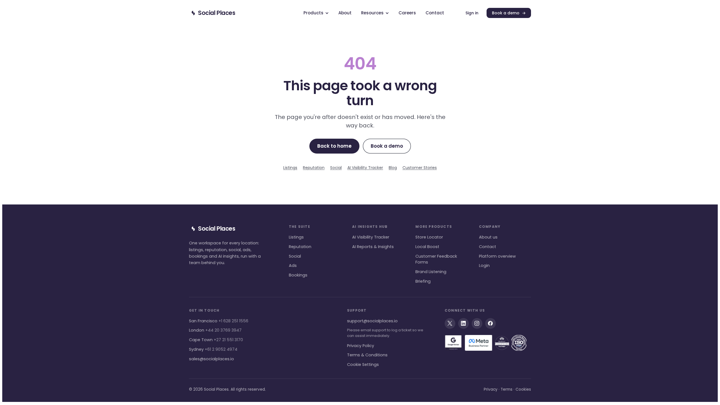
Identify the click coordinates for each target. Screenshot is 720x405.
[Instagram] (477, 323)
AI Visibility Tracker (365, 167)
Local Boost (427, 246)
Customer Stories (419, 167)
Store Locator (429, 237)
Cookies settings (372, 65)
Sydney (213, 349)
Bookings (298, 275)
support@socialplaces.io (372, 321)
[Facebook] (490, 323)
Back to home (334, 146)
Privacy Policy (360, 345)
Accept (417, 65)
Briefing (423, 281)
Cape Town (216, 340)
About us (488, 237)
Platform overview (497, 256)
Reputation (314, 167)
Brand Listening (430, 271)
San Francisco (218, 321)
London (215, 330)
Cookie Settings (363, 364)
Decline (462, 65)
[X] (450, 323)
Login (484, 265)
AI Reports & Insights (373, 246)
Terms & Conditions (367, 355)
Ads (293, 265)
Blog (393, 167)
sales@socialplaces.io (211, 359)
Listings (290, 167)
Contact (487, 246)
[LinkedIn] (463, 323)
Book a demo (509, 13)
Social (336, 167)
